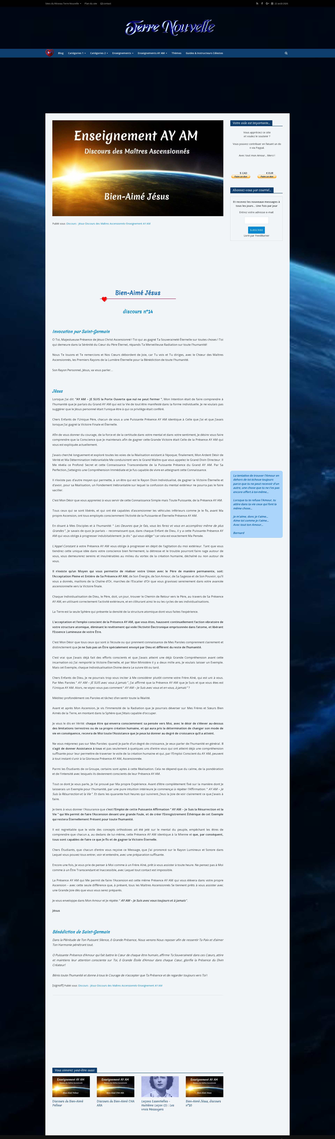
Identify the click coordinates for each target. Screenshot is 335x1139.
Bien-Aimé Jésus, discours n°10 (203, 1103)
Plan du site (91, 3)
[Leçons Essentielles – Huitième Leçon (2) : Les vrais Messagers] (160, 1086)
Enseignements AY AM (151, 53)
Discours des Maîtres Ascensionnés (105, 223)
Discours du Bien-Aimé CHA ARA (115, 1103)
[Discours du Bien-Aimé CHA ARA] (115, 1086)
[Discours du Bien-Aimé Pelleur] (71, 1086)
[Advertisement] (167, 85)
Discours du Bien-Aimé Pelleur (67, 1103)
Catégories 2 (98, 53)
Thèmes (176, 53)
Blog (61, 53)
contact (107, 3)
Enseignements (121, 53)
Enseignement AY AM (138, 223)
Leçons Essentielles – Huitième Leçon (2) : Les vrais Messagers (157, 1105)
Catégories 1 (75, 53)
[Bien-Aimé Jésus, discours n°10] (204, 1086)
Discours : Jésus (75, 223)
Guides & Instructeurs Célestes (204, 53)
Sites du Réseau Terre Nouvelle (62, 3)
